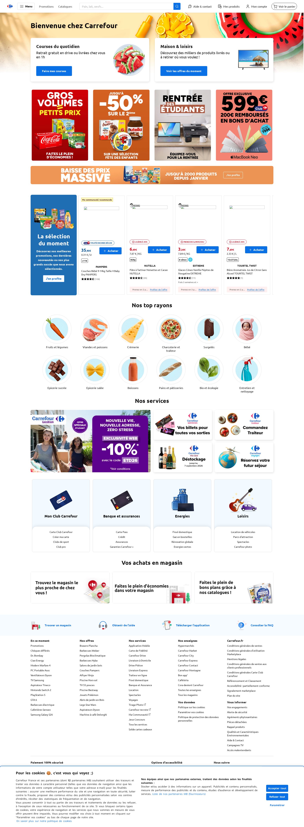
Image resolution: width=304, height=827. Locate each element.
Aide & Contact (235, 740)
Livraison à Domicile (140, 660)
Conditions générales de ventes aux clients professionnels (247, 665)
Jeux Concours (137, 719)
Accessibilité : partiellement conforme (248, 685)
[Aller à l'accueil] (10, 6)
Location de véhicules (243, 531)
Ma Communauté (138, 714)
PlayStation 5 (38, 694)
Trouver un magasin (58, 625)
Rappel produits (236, 726)
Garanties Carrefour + (122, 546)
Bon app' (183, 675)
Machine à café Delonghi (93, 714)
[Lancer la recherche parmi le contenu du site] (177, 6)
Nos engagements (237, 707)
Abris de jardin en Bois (92, 699)
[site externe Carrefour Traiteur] (244, 425)
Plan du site (233, 695)
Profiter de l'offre (158, 289)
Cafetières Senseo (41, 709)
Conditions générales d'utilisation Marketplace (246, 652)
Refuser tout (277, 796)
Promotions (37, 645)
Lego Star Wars (88, 704)
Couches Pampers (89, 670)
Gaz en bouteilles (182, 536)
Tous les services (138, 724)
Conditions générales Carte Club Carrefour (245, 674)
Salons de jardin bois (91, 665)
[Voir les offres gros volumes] (60, 125)
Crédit (121, 536)
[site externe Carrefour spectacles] (182, 425)
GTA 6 (34, 699)
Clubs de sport (61, 541)
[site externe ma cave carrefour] (182, 457)
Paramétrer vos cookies (191, 712)
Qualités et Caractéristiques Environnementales (242, 733)
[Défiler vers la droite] (265, 245)
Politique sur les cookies (191, 707)
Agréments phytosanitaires (242, 717)
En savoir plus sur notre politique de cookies (44, 821)
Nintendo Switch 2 (41, 689)
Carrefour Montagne (189, 670)
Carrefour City (186, 655)
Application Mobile (139, 645)
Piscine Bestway (89, 689)
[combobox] (129, 6)
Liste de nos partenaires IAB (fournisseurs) (178, 794)
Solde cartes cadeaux (140, 729)
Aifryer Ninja (87, 675)
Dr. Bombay (37, 655)
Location (133, 689)
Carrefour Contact (188, 665)
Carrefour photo (243, 546)
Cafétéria (183, 680)
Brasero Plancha (88, 645)
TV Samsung (37, 680)
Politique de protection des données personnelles (198, 718)
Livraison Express (138, 670)
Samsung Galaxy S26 (42, 714)
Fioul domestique (182, 531)
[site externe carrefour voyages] (244, 457)
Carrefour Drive (137, 655)
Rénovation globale (182, 541)
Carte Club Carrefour (61, 531)
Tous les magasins (188, 694)
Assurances (122, 541)
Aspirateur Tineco (40, 685)
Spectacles (243, 541)
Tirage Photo (136, 704)
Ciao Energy (37, 660)
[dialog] (152, 796)
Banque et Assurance (140, 685)
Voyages (133, 699)
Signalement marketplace (241, 690)
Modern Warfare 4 (40, 665)
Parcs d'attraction (243, 536)
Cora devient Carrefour (190, 685)
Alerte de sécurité (237, 712)
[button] (26, 6)
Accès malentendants (239, 750)
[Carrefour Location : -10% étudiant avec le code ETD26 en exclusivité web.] (91, 441)
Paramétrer (277, 805)
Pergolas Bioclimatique (93, 655)
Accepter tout (277, 788)
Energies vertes (182, 546)
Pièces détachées (237, 721)
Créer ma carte (61, 536)
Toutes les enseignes (189, 689)
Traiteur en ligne (138, 675)
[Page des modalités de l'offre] (244, 125)
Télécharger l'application (193, 625)
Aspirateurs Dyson (90, 709)
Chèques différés (40, 650)
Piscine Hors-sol (88, 680)
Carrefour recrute (139, 709)
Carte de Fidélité (138, 650)
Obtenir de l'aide (123, 625)
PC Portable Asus (40, 670)
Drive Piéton (136, 665)
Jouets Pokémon (89, 694)
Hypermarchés (186, 645)
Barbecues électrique (42, 704)
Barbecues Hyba (88, 660)
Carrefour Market (187, 650)
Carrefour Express (188, 660)
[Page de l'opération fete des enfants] (121, 125)
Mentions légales (236, 659)
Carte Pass (122, 531)
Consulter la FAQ (262, 625)
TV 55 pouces (87, 685)
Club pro (61, 546)
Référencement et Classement (244, 680)
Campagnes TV (235, 745)
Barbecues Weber (89, 650)
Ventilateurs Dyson (41, 675)
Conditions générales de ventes (244, 645)
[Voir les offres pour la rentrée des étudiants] (182, 125)
